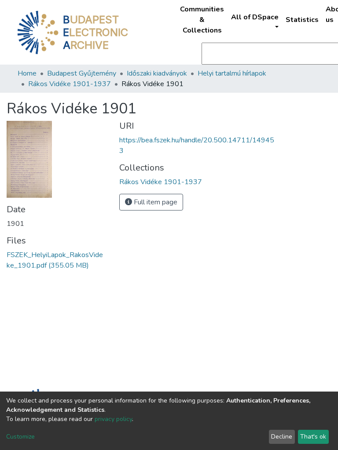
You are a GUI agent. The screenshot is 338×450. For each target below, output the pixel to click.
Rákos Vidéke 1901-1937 (69, 84)
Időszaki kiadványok (157, 73)
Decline (281, 436)
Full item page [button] (154, 202)
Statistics (302, 20)
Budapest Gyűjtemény (81, 73)
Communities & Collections (202, 19)
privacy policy (113, 419)
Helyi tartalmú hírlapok (232, 73)
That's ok (313, 436)
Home (27, 73)
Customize (20, 436)
